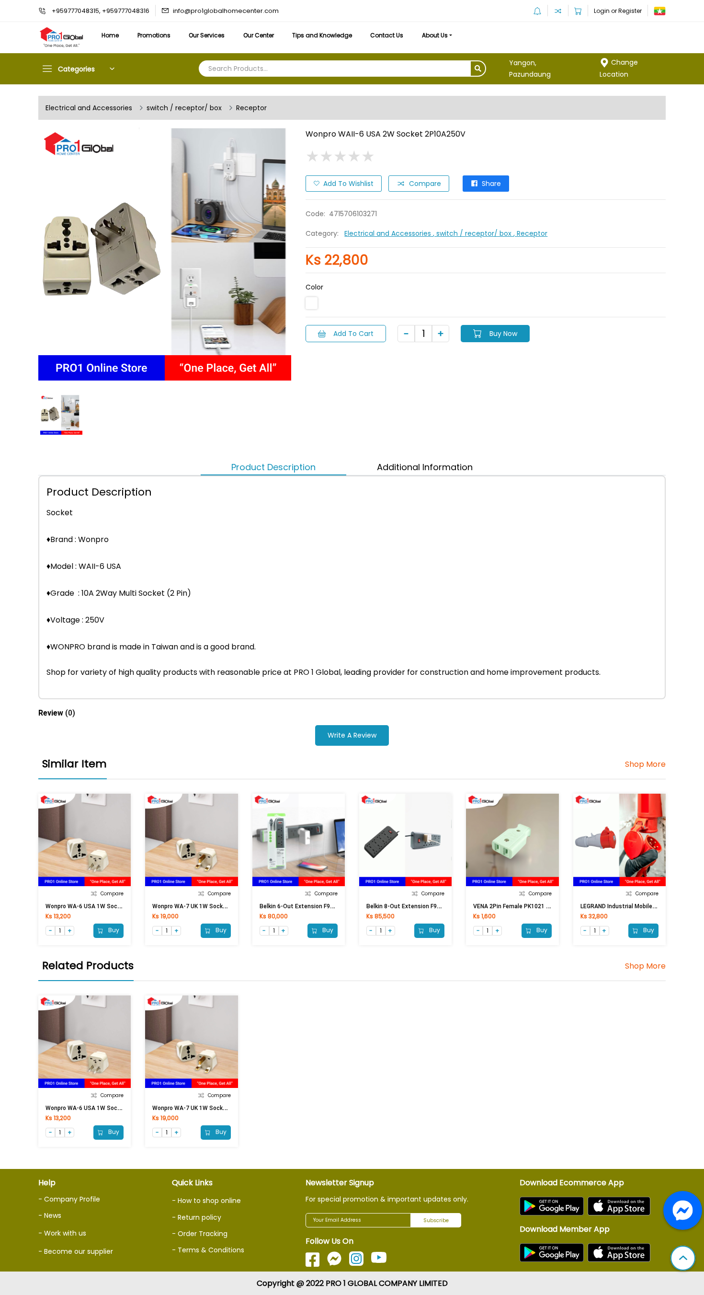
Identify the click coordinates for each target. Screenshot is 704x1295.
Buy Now (503, 333)
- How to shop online (206, 1200)
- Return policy (196, 1217)
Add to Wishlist (348, 183)
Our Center (258, 35)
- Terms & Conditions (208, 1250)
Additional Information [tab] (425, 467)
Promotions (153, 35)
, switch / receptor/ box (473, 233)
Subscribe (436, 1220)
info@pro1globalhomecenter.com (226, 10)
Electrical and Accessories (88, 108)
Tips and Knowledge (322, 35)
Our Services (207, 35)
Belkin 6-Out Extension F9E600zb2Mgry (313, 906)
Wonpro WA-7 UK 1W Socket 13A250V (203, 906)
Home (110, 35)
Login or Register (618, 11)
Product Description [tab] (273, 467)
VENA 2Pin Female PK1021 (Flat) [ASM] (525, 906)
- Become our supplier (75, 1251)
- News (49, 1215)
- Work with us (62, 1233)
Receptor (251, 108)
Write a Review (352, 735)
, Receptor (530, 233)
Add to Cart (353, 333)
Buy (113, 930)
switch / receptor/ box (184, 108)
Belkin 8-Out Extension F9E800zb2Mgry (419, 906)
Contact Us (386, 35)
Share (491, 183)
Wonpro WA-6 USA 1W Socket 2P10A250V (102, 906)
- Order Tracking (199, 1233)
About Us (435, 35)
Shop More (645, 764)
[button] (683, 1259)
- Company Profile (69, 1199)
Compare (425, 183)
